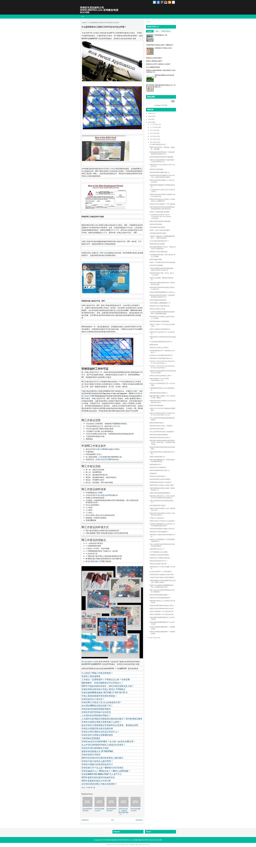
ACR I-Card (103, 252)
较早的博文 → (140, 820)
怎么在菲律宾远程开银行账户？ (159, 241)
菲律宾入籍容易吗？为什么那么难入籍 (161, 614)
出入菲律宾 (95, 548)
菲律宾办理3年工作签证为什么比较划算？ (163, 521)
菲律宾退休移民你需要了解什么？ (160, 172)
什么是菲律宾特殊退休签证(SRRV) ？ (161, 341)
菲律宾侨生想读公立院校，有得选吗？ (161, 426)
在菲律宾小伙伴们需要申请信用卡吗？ (161, 355)
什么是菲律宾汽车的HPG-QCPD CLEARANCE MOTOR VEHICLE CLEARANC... (160, 216)
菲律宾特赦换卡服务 (156, 259)
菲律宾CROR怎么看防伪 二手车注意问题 (162, 204)
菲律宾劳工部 (97, 381)
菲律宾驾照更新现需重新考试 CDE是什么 (162, 292)
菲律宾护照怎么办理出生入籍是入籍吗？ (162, 485)
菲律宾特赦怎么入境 (160, 35)
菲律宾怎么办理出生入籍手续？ (159, 347)
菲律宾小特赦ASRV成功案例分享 (160, 329)
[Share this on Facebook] (87, 787)
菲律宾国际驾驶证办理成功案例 (159, 321)
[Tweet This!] (89, 787)
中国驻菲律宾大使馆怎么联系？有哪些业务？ (160, 45)
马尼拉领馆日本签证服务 (157, 227)
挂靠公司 (97, 561)
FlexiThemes (115, 844)
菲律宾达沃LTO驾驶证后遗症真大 (160, 558)
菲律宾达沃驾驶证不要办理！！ (159, 564)
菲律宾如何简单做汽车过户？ (159, 561)
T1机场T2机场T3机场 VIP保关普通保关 (162, 577)
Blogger (158, 105)
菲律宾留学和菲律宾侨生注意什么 (160, 437)
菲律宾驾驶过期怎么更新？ (158, 505)
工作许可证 (116, 426)
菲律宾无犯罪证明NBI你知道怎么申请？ (162, 608)
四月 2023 (153, 637)
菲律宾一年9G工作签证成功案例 (160, 230)
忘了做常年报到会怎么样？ (158, 144)
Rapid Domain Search (144, 844)
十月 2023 (153, 130)
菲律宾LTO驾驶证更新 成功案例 (159, 212)
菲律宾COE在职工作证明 (157, 309)
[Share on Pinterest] (94, 787)
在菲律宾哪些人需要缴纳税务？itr (160, 303)
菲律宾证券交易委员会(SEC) (101, 495)
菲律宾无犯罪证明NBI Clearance (107, 459)
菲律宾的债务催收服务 (157, 405)
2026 (150, 113)
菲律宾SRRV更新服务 (156, 265)
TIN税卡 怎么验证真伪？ (157, 518)
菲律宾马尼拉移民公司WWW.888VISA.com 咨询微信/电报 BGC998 (99, 10)
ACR (102, 482)
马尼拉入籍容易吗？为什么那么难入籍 (161, 611)
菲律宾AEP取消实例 (156, 224)
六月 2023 (153, 139)
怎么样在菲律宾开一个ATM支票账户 (161, 571)
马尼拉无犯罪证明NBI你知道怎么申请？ (162, 605)
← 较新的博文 (84, 820)
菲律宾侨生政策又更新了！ (158, 428)
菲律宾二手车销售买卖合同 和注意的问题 (162, 262)
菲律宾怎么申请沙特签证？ (158, 476)
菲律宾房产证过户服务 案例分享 (160, 306)
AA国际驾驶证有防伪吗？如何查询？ (161, 482)
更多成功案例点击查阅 (90, 661)
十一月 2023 (154, 127)
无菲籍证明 (153, 473)
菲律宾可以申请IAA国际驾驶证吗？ (160, 598)
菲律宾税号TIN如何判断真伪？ (159, 532)
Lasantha (126, 844)
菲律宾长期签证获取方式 (157, 457)
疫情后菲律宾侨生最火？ (157, 423)
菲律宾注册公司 (97, 449)
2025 (150, 116)
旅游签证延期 (154, 344)
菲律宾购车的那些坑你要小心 (159, 393)
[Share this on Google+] (91, 787)
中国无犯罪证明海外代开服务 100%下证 (162, 529)
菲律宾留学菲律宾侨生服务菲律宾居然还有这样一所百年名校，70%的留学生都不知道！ (162, 442)
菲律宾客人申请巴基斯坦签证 (159, 251)
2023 (150, 122)
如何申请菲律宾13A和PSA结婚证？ (161, 479)
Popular (150, 31)
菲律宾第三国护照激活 (157, 169)
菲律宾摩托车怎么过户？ (157, 549)
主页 (83, 16)
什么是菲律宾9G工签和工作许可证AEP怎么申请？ (104, 27)
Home (84, 22)
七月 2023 (153, 136)
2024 (150, 119)
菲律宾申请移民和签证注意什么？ (160, 470)
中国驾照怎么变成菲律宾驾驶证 (159, 555)
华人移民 (159, 840)
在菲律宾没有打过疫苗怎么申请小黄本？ (162, 574)
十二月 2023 (154, 124)
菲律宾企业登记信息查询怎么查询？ (161, 375)
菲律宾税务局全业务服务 (157, 244)
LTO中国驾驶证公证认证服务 (159, 552)
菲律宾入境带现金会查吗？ (154, 61)
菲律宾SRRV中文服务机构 (158, 467)
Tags (157, 31)
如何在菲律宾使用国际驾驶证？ (159, 595)
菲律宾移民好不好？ (156, 464)
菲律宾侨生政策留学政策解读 (159, 434)
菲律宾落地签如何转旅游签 (158, 300)
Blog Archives (166, 31)
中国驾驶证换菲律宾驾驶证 (158, 233)
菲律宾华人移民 (134, 844)
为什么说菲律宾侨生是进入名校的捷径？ (162, 431)
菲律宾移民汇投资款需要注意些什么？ (161, 358)
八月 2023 (153, 133)
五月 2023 (153, 142)
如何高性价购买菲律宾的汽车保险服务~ (162, 157)
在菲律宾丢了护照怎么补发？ (163, 48)
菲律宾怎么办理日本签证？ (154, 58)
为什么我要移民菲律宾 (153, 67)
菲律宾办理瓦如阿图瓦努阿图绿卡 (160, 493)
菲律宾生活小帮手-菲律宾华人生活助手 (158, 64)
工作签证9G (113, 168)
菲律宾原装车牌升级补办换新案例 (160, 221)
